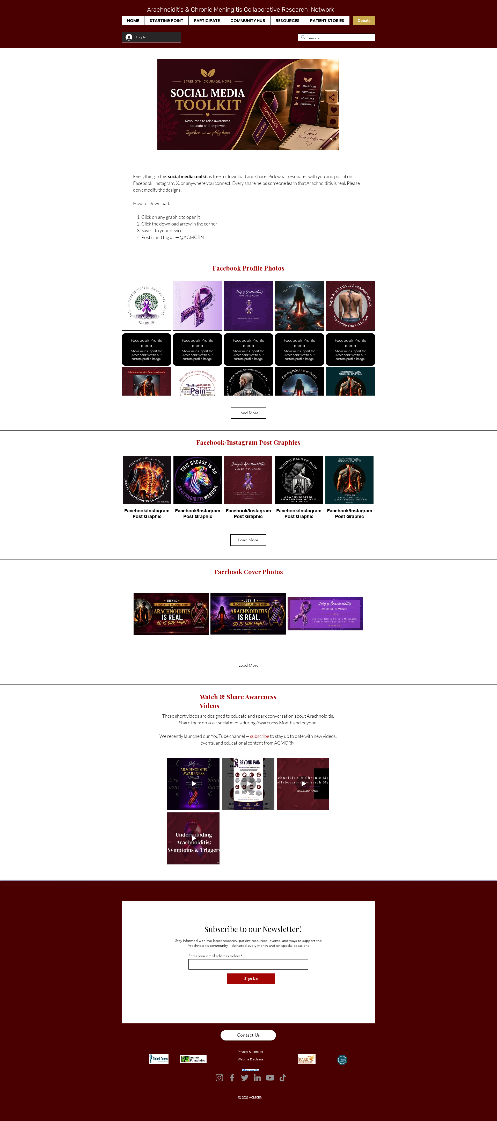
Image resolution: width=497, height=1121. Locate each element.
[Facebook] (232, 1078)
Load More (248, 412)
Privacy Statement (250, 1052)
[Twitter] (245, 1078)
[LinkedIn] (257, 1078)
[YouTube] (270, 1078)
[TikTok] (283, 1078)
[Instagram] (219, 1078)
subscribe (259, 736)
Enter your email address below (214, 956)
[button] (166, 20)
